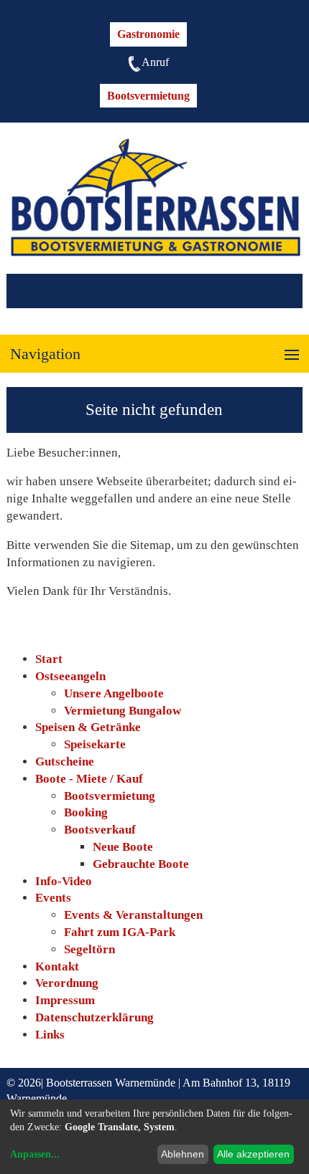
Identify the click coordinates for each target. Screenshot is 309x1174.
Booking (86, 812)
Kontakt (57, 966)
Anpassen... (35, 1154)
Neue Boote (123, 847)
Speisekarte (95, 744)
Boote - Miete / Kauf (89, 779)
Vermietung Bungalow (122, 710)
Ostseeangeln (70, 676)
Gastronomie (148, 34)
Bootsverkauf (100, 829)
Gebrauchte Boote (141, 864)
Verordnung (66, 983)
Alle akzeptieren (253, 1154)
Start (49, 659)
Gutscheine (64, 761)
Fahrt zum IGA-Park (119, 932)
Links (50, 1034)
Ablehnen (182, 1154)
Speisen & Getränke (88, 727)
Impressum (65, 1000)
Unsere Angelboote (114, 693)
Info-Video (63, 881)
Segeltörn (89, 949)
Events (53, 898)
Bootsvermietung (148, 96)
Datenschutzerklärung (94, 1017)
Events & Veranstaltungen (133, 915)
